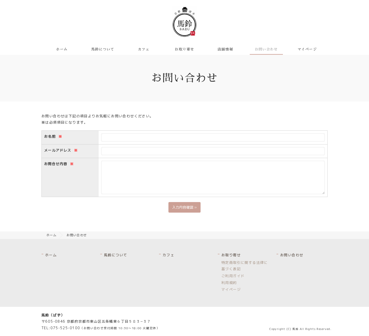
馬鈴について (102, 49)
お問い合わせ (266, 49)
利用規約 (229, 282)
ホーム (62, 49)
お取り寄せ (184, 49)
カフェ (143, 49)
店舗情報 (225, 49)
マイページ (307, 49)
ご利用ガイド (232, 275)
